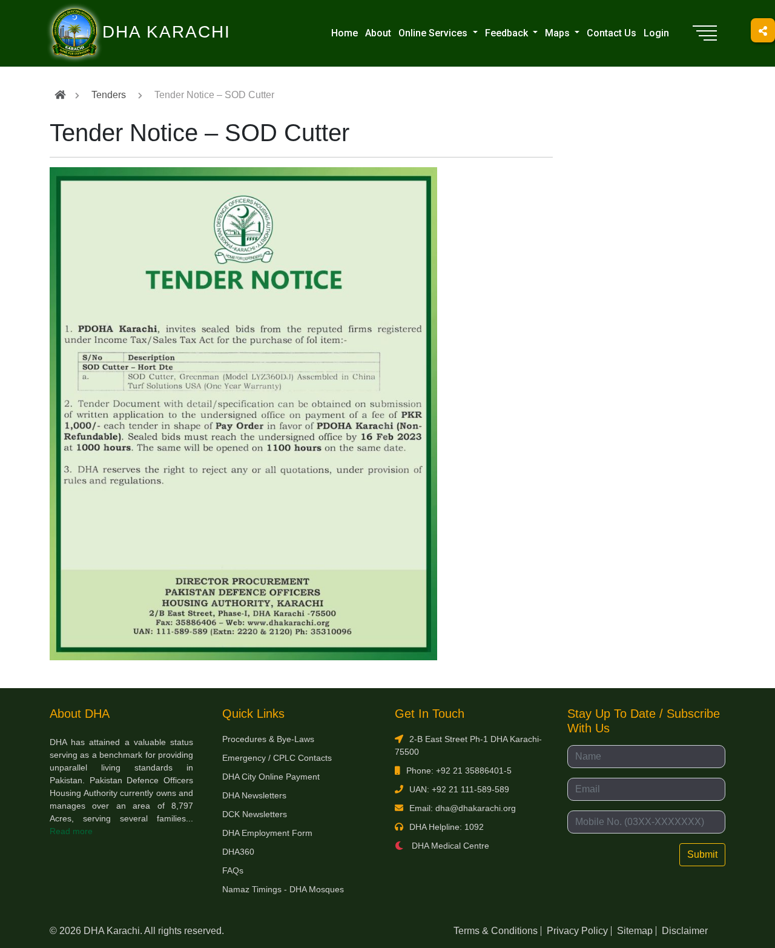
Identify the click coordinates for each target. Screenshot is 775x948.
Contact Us (611, 33)
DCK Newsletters (254, 814)
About (378, 33)
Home (344, 33)
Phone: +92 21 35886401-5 (459, 770)
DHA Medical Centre (449, 845)
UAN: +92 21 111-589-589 (459, 789)
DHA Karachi (117, 15)
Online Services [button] (434, 33)
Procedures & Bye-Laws (268, 739)
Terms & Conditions (495, 931)
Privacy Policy (577, 931)
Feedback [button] (507, 33)
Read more (71, 831)
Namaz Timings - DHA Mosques (283, 889)
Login (656, 33)
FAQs (232, 870)
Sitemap (635, 931)
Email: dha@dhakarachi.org (462, 808)
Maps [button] (558, 33)
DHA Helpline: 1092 (446, 827)
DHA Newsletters (254, 795)
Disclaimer (685, 931)
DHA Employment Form (267, 833)
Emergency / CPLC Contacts (277, 758)
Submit (702, 854)
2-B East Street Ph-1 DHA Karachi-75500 (468, 745)
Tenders (108, 95)
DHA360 (238, 852)
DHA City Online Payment (271, 776)
